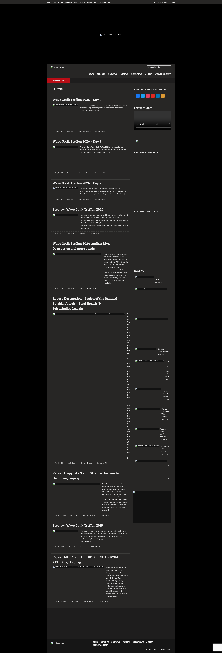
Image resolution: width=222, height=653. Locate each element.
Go (170, 67)
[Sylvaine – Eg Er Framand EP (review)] (149, 361)
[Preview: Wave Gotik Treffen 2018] (124, 524)
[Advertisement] (104, 119)
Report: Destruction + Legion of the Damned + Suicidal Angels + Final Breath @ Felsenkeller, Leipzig (86, 303)
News (91, 74)
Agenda (148, 74)
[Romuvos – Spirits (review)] (145, 349)
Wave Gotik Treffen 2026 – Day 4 (77, 100)
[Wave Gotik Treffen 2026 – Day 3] (124, 140)
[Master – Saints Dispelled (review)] (148, 389)
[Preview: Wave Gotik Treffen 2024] (124, 209)
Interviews (136, 74)
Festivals (82, 131)
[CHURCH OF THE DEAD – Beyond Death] (151, 461)
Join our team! (71, 2)
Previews (112, 74)
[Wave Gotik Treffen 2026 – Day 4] (124, 99)
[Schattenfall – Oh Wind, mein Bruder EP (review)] (151, 319)
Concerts (84, 463)
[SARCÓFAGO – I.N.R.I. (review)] (147, 446)
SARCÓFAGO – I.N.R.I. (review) (166, 448)
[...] (101, 110)
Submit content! (163, 74)
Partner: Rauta (105, 2)
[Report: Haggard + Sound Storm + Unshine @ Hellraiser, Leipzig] (124, 472)
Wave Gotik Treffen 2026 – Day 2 (77, 183)
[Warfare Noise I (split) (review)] (147, 429)
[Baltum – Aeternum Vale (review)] (147, 409)
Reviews (124, 74)
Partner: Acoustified (88, 2)
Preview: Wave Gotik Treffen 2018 (78, 525)
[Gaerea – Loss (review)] (144, 277)
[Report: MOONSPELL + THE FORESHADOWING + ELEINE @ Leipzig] (124, 556)
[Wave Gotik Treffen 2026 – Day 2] (124, 182)
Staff (49, 2)
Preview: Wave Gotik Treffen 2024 (78, 209)
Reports (101, 74)
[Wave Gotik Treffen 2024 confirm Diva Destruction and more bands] (124, 243)
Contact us (58, 2)
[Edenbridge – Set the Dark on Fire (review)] (151, 289)
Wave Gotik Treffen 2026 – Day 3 (77, 141)
